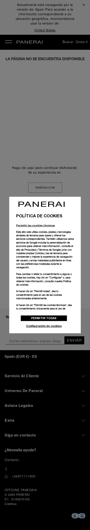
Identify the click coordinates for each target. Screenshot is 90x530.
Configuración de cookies (44, 326)
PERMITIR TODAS (44, 318)
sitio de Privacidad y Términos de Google (38, 249)
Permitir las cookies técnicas (35, 225)
